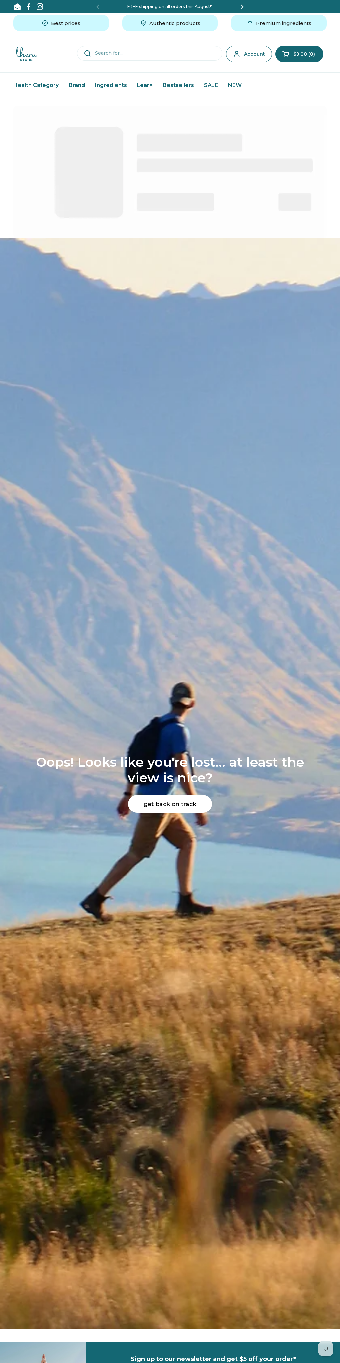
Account (254, 54)
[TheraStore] (25, 54)
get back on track (170, 803)
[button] (299, 54)
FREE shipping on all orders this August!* (170, 6)
